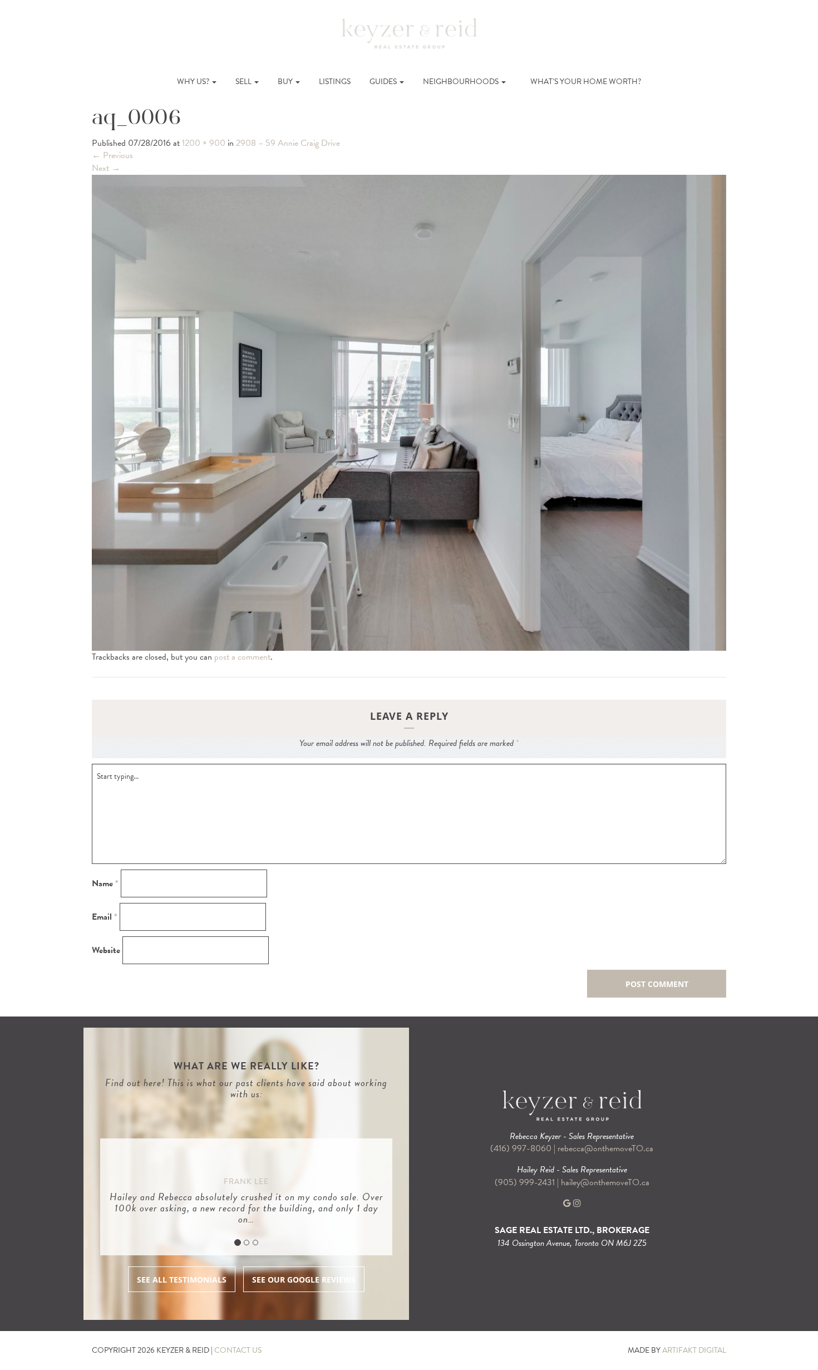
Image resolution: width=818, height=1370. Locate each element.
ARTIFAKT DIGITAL (694, 1350)
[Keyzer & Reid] (409, 33)
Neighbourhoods (461, 81)
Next (106, 168)
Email (104, 917)
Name (105, 883)
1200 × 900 (203, 143)
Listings (335, 81)
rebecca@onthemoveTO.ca (605, 1148)
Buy (286, 81)
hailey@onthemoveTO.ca (605, 1182)
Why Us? (194, 81)
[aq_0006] (409, 412)
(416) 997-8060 (520, 1148)
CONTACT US (238, 1350)
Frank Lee (246, 1181)
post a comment (242, 657)
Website (106, 950)
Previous (112, 155)
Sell (244, 81)
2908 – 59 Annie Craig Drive (288, 143)
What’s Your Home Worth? (585, 81)
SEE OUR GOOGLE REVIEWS (304, 1279)
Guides (383, 81)
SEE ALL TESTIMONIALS (181, 1279)
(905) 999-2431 (526, 1182)
